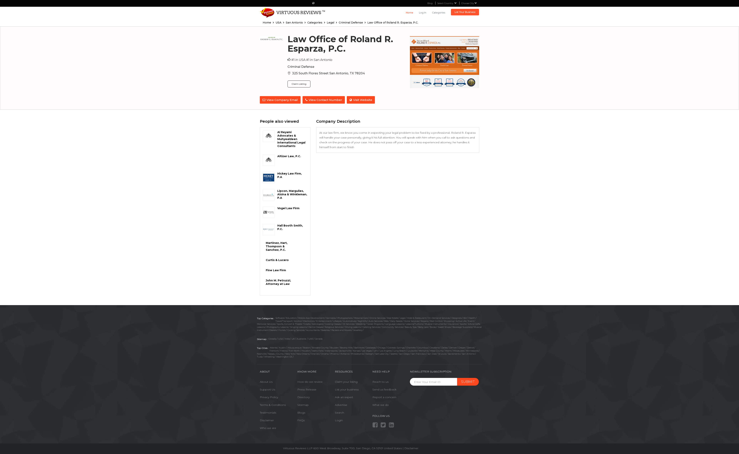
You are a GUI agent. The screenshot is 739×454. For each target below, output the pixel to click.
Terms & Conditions (273, 405)
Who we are (268, 428)
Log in (422, 12)
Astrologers (317, 324)
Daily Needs (396, 321)
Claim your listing (346, 382)
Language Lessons (394, 324)
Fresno (283, 350)
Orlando (315, 353)
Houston (306, 350)
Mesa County (436, 350)
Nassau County (276, 353)
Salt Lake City (382, 353)
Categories (438, 12)
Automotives (349, 321)
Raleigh (369, 353)
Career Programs (375, 324)
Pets (386, 321)
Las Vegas (367, 350)
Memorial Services (266, 324)
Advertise (341, 405)
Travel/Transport (283, 321)
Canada (319, 338)
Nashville (261, 353)
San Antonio (468, 353)
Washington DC (284, 356)
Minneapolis (472, 350)
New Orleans (303, 353)
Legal (402, 318)
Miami (448, 350)
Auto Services (375, 321)
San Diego (404, 353)
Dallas (444, 347)
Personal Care (361, 318)
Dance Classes (315, 327)
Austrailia (302, 338)
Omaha (325, 353)
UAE (310, 338)
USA (280, 338)
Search (339, 412)
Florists (282, 330)
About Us (266, 382)
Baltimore (359, 347)
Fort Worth (294, 350)
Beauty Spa (410, 327)
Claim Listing (299, 83)
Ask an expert (344, 397)
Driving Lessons (353, 327)
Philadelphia (357, 353)
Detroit (470, 347)
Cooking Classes (333, 324)
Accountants (312, 330)
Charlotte (410, 347)
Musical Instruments (435, 324)
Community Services (392, 327)
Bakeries (325, 330)
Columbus (422, 347)
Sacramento (454, 353)
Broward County (320, 347)
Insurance (453, 324)
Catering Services (371, 327)
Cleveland (435, 347)
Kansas (356, 350)
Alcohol (298, 321)
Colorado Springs (396, 347)
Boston (306, 347)
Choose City (468, 3)
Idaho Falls (317, 350)
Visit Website (362, 100)
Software (279, 318)
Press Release (306, 389)
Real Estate (392, 318)
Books (433, 327)
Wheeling (269, 356)
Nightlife (362, 321)
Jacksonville (345, 350)
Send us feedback (384, 389)
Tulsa (259, 356)
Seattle (393, 353)
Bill (465, 318)
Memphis (423, 350)
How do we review (310, 382)
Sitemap (303, 405)
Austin (282, 347)
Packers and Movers (341, 330)
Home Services (411, 321)
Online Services (377, 318)
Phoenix (334, 353)
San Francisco (418, 353)
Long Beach (400, 350)
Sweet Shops (444, 327)
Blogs (301, 412)
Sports (463, 324)
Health (471, 318)
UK (293, 338)
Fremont (274, 350)
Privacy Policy (269, 397)
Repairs (424, 321)
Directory (303, 397)
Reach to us (380, 382)
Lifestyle (337, 321)
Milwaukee (458, 350)
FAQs (301, 420)
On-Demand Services (439, 318)
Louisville (412, 350)
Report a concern (384, 397)
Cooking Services (295, 330)
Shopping (449, 321)
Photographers (344, 318)
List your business (347, 389)
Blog (430, 3)
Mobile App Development (311, 318)
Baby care (423, 327)
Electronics (308, 321)
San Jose (431, 353)
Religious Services (334, 327)
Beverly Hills (346, 347)
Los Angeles (386, 350)
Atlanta (273, 347)
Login (339, 420)
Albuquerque (294, 347)
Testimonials (268, 412)
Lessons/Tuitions (414, 324)
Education (291, 318)
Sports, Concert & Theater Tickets (293, 324)
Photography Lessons (277, 327)
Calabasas (371, 347)
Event (471, 321)
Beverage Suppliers (462, 327)
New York (290, 353)
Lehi (376, 350)
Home (409, 12)
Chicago (381, 347)
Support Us (267, 389)
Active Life (461, 321)
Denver (453, 347)
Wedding (360, 324)
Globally (272, 338)
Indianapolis (331, 350)
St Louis (442, 353)
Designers (456, 318)
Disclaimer (267, 420)
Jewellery (357, 330)
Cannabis (331, 318)
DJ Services (348, 324)
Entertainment (323, 321)
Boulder (334, 347)
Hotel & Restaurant (416, 318)
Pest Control (436, 321)
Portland (344, 353)
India (287, 338)
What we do (380, 405)
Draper (461, 347)
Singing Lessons (298, 327)
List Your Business (465, 12)
